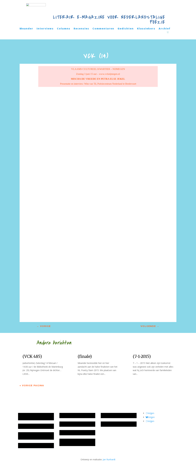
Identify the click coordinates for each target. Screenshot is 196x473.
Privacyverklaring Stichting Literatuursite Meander (74, 442)
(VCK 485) (32, 356)
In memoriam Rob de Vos (115, 415)
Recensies (81, 28)
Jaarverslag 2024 (28, 445)
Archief (164, 28)
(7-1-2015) (142, 356)
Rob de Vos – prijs (111, 424)
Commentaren (103, 28)
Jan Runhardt (109, 459)
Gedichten (126, 28)
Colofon (65, 432)
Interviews (45, 28)
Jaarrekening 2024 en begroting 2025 (35, 435)
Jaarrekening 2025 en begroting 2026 (35, 416)
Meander (26, 28)
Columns (63, 28)
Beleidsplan (66, 424)
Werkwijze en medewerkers (74, 415)
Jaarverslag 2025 (28, 426)
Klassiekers (146, 28)
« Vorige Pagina (32, 385)
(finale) (85, 356)
